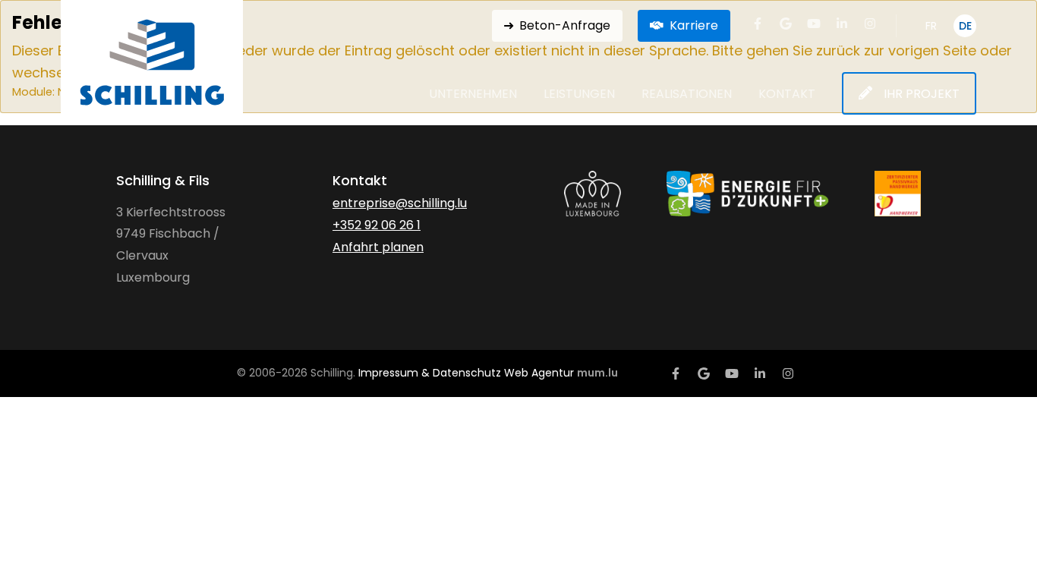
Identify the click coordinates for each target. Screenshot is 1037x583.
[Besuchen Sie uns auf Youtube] (814, 23)
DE (965, 25)
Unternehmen (473, 94)
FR (931, 25)
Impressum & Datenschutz (429, 372)
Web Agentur (539, 372)
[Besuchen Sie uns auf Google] (786, 23)
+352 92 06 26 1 (377, 225)
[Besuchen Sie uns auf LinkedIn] (842, 23)
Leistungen (579, 94)
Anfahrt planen (378, 247)
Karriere (694, 25)
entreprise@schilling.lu (400, 203)
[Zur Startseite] (152, 62)
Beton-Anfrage (564, 25)
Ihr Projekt (922, 93)
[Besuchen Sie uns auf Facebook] (757, 23)
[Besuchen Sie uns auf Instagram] (870, 23)
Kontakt (786, 94)
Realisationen (686, 94)
